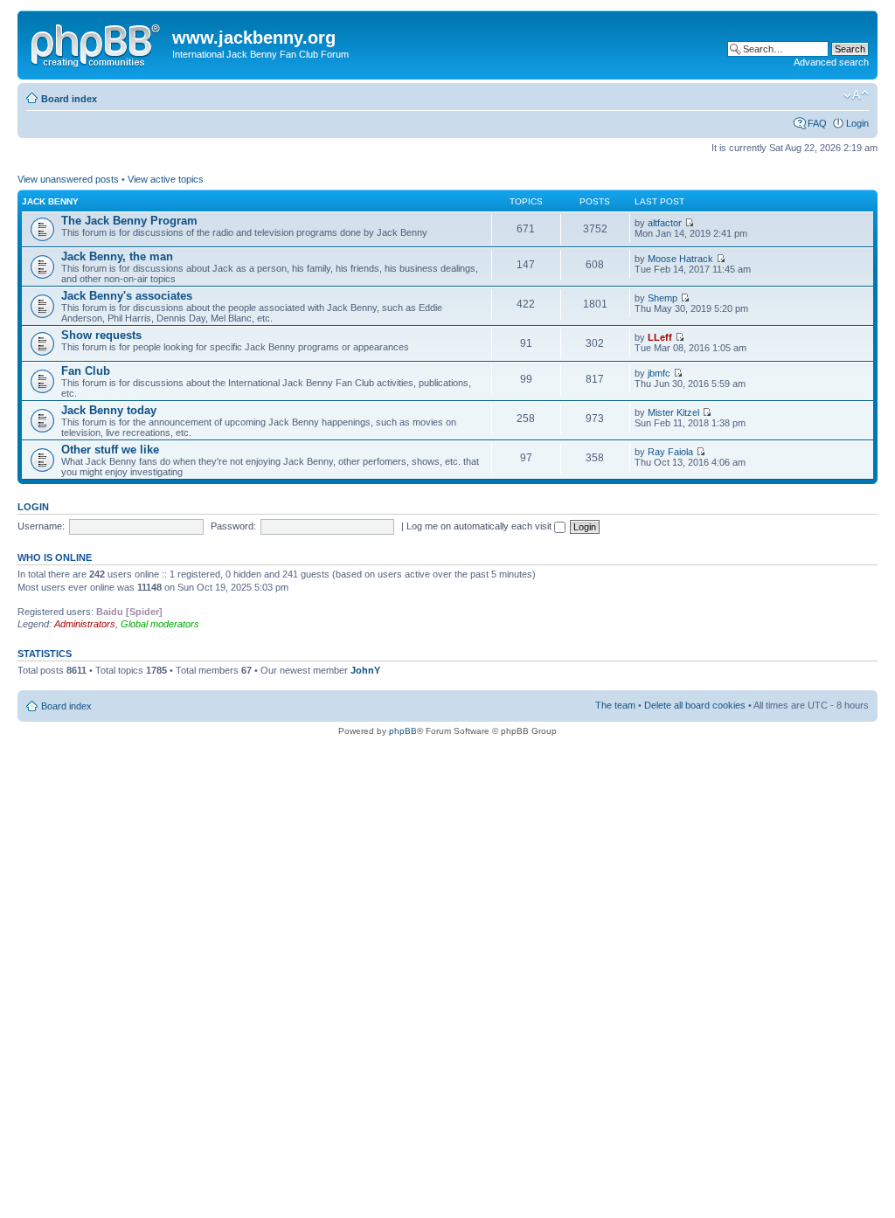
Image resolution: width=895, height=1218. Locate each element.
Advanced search (831, 62)
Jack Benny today (108, 410)
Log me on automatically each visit (480, 526)
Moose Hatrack (680, 258)
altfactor (665, 223)
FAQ (817, 123)
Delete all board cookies (695, 705)
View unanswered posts (68, 179)
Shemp (662, 298)
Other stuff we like (110, 449)
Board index (69, 98)
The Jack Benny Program (129, 220)
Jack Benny (50, 201)
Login (857, 123)
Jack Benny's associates (126, 295)
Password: (233, 526)
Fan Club (85, 370)
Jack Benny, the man (117, 256)
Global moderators (160, 624)
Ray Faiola (670, 451)
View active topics (166, 179)
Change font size (856, 95)
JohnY (365, 670)
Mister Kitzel (673, 412)
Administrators (84, 624)
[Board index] (97, 43)
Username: (41, 526)
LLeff (660, 337)
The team (615, 705)
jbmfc (659, 373)
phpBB (403, 731)
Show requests (101, 335)
